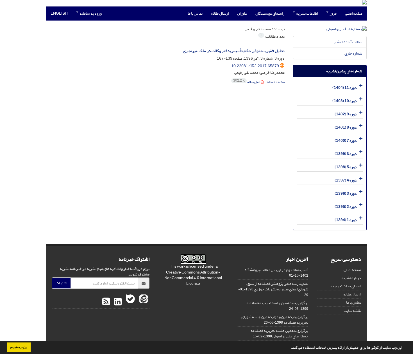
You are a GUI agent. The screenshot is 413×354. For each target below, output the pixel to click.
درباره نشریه (351, 278)
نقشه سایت (352, 310)
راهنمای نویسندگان (269, 13)
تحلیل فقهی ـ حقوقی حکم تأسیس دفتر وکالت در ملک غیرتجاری (234, 51)
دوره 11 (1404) (344, 87)
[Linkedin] (117, 302)
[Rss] (106, 302)
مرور (333, 13)
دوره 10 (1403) (344, 101)
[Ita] (142, 302)
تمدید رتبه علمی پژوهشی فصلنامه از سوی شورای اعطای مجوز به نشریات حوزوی (277, 286)
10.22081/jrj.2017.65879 (255, 66)
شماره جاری (353, 53)
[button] (289, 348)
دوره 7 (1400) (346, 140)
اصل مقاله (247, 82)
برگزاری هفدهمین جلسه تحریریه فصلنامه (277, 303)
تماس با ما (195, 13)
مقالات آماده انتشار (348, 42)
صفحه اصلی (353, 13)
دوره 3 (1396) (346, 193)
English (59, 13)
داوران (242, 13)
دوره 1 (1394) (346, 220)
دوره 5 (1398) (346, 167)
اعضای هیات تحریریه (345, 286)
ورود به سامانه (90, 13)
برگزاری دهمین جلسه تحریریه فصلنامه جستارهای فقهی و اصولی (279, 333)
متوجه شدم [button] (18, 347)
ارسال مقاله (220, 13)
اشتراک (61, 283)
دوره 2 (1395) (346, 206)
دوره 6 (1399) (346, 154)
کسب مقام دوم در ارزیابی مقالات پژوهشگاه (276, 270)
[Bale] (129, 302)
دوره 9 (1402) (346, 114)
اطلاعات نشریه (307, 13)
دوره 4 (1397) (346, 180)
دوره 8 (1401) (346, 127)
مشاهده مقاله (276, 82)
